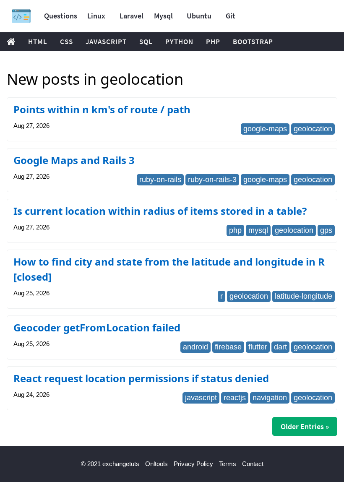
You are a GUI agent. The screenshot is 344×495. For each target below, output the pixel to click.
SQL (146, 41)
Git (230, 16)
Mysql (163, 16)
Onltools (156, 463)
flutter (257, 347)
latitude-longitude (303, 296)
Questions (60, 16)
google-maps (265, 129)
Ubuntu (199, 16)
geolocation (313, 129)
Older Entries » (305, 426)
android (195, 347)
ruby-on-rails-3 (212, 179)
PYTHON (179, 41)
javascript (201, 397)
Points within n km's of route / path (101, 109)
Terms (227, 463)
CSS (66, 41)
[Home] (21, 16)
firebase (228, 347)
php (235, 230)
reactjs (235, 397)
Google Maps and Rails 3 (74, 160)
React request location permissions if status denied (141, 378)
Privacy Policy (193, 463)
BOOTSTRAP (253, 41)
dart (280, 347)
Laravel (131, 16)
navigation (270, 397)
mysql (258, 230)
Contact (252, 463)
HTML (37, 41)
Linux (96, 16)
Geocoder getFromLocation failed (96, 327)
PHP (213, 41)
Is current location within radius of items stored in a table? (160, 211)
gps (326, 230)
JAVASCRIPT (106, 41)
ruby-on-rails (160, 179)
